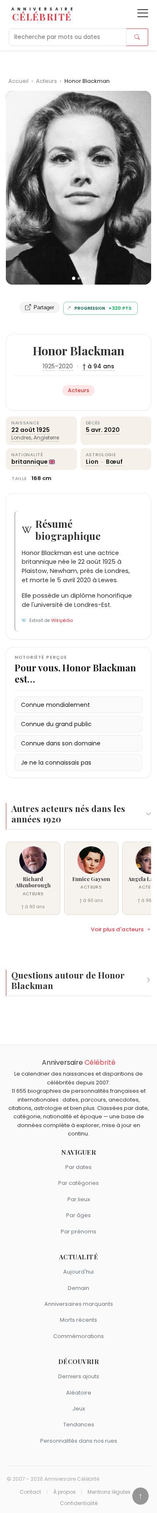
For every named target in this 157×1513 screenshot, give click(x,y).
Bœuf (114, 461)
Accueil (18, 81)
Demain (78, 1288)
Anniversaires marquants (78, 1303)
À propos (64, 1492)
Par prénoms (78, 1231)
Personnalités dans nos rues (78, 1440)
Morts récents (78, 1319)
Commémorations (78, 1336)
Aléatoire (78, 1392)
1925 (49, 366)
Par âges (78, 1215)
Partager (43, 307)
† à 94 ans (98, 366)
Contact (30, 1492)
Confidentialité (79, 1503)
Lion (93, 461)
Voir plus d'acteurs (117, 929)
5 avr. (94, 430)
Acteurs (47, 81)
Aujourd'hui (78, 1271)
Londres (21, 437)
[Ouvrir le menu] (142, 13)
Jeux (78, 1408)
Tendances (78, 1424)
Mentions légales (109, 1492)
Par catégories (78, 1183)
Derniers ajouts (78, 1376)
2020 (66, 366)
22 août (23, 430)
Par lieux (78, 1199)
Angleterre (46, 437)
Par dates (78, 1167)
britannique (29, 461)
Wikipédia (62, 620)
